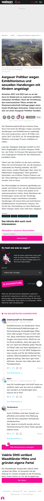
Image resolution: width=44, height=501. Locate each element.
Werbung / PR (17, 491)
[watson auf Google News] (38, 117)
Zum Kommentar (13, 373)
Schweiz (4, 35)
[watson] (7, 2)
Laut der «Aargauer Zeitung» (14, 147)
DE (32, 2)
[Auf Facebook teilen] (4, 117)
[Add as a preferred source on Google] (30, 117)
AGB (39, 491)
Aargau (33, 216)
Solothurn (23, 216)
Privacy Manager (27, 494)
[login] (2, 498)
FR (36, 2)
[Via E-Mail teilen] (13, 117)
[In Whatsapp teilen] (8, 117)
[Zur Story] (22, 468)
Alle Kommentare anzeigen (22, 447)
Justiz (12, 35)
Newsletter (7, 491)
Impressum (32, 491)
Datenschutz (15, 494)
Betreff (4, 268)
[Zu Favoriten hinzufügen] (22, 117)
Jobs (25, 491)
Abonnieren (22, 238)
